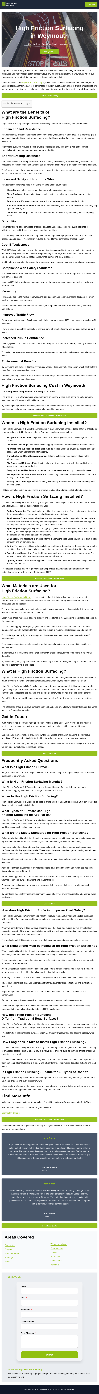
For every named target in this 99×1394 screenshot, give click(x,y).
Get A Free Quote (49, 1226)
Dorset (54, 1252)
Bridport (8, 1249)
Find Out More (49, 753)
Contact (91, 4)
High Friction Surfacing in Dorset (16, 597)
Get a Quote (48, 52)
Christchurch (56, 1261)
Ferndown (55, 1256)
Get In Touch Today (49, 96)
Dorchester (6, 1113)
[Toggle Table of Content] (27, 104)
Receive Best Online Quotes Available (49, 415)
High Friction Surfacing (31, 82)
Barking (16, 1113)
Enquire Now (49, 904)
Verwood (55, 1265)
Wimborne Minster (59, 1244)
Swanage (9, 1257)
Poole (7, 1262)
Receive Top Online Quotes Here (49, 578)
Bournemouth (57, 1248)
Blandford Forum (12, 1253)
